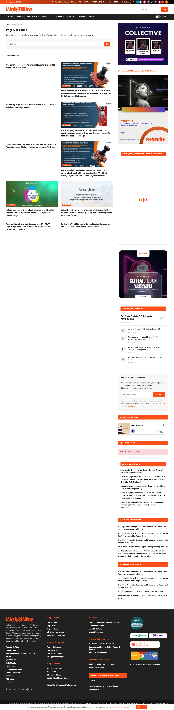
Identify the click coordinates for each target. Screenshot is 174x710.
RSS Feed (117, 2)
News (91, 17)
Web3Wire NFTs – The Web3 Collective (20, 653)
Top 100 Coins (52, 629)
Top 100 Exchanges (54, 653)
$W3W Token (87, 2)
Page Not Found (16, 24)
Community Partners (14, 670)
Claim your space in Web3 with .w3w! (105, 676)
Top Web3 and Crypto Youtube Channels (104, 623)
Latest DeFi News (95, 629)
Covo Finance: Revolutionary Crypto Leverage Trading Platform (143, 547)
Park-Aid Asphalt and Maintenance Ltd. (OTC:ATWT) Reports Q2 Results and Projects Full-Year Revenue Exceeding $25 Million (28, 227)
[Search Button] (164, 9)
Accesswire (67, 85)
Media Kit (9, 676)
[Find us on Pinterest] (159, 2)
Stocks (70, 17)
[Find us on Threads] (151, 2)
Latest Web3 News (96, 632)
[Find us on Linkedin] (10, 689)
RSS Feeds (10, 679)
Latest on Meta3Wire (131, 564)
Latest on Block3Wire (131, 520)
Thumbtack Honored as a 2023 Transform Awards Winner (140, 592)
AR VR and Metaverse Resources (101, 664)
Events (82, 17)
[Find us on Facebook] (148, 2)
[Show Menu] (165, 16)
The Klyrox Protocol (96, 686)
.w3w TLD (78, 2)
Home (10, 17)
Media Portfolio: (136, 665)
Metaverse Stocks (54, 675)
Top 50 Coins (52, 626)
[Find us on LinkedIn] (137, 2)
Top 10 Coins (52, 623)
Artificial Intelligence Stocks (58, 678)
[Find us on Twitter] (133, 2)
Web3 (19, 17)
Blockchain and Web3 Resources (101, 644)
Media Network (108, 2)
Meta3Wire (157, 665)
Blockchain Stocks (54, 669)
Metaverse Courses (96, 667)
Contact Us (125, 2)
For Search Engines (133, 703)
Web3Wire (19, 9)
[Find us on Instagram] (144, 2)
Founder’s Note (12, 650)
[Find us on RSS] (166, 2)
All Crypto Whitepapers (98, 652)
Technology (31, 17)
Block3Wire (147, 665)
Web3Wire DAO (97, 2)
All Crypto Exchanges (55, 657)
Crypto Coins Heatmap (56, 635)
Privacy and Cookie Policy (124, 707)
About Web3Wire (57, 2)
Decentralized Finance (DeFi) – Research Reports (104, 648)
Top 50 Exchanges (54, 650)
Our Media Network (13, 673)
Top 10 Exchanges (54, 647)
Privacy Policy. (130, 406)
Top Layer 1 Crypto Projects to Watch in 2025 (144, 329)
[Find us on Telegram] (140, 2)
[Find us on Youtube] (162, 2)
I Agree (141, 707)
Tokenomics (71, 685)
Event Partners (12, 666)
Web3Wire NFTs (69, 2)
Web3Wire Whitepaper (56, 685)
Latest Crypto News (96, 626)
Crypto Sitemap (147, 703)
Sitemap (121, 703)
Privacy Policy (90, 703)
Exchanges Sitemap (161, 703)
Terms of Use (102, 703)
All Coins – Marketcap (55, 632)
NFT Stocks (51, 672)
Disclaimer (112, 703)
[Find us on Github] (155, 2)
